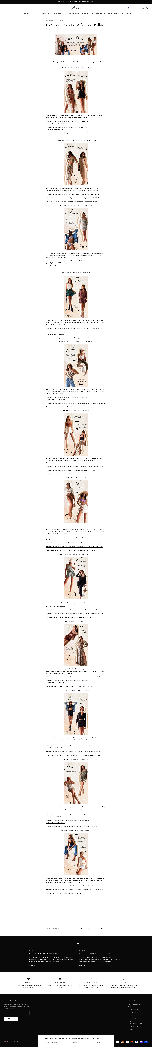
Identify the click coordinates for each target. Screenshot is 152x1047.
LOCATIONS (132, 1015)
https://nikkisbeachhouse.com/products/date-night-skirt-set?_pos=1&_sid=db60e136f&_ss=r (73, 751)
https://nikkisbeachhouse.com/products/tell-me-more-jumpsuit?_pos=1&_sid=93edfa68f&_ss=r (75, 613)
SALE (122, 13)
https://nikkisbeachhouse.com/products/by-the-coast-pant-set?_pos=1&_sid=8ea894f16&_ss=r (74, 198)
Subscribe (11, 1018)
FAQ (129, 1007)
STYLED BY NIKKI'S (87, 13)
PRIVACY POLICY (133, 1026)
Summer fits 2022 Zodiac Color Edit (94, 954)
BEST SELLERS (100, 13)
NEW (19, 13)
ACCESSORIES (45, 13)
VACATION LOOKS (73, 13)
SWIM (35, 13)
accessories (32, 950)
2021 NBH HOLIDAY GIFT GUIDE (43, 954)
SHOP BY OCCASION (58, 13)
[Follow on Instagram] (10, 1035)
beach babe (82, 950)
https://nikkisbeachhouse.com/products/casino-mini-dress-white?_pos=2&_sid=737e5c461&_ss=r (75, 889)
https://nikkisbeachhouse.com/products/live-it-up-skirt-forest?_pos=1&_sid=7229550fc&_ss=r (74, 328)
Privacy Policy (95, 1038)
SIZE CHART (132, 1013)
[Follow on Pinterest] (14, 1035)
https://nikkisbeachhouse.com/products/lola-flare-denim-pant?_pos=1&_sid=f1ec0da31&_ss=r (74, 886)
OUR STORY (132, 1018)
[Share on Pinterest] (95, 929)
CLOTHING (27, 13)
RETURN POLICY (133, 1010)
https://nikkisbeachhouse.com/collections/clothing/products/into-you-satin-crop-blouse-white (74, 543)
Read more (32, 965)
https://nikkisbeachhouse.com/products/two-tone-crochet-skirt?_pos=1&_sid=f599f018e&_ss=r (74, 547)
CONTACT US (132, 1029)
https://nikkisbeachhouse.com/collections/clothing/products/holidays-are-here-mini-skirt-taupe (75, 466)
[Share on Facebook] (81, 929)
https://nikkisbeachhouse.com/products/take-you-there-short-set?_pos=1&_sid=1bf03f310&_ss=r (75, 610)
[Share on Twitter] (88, 929)
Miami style (59, 20)
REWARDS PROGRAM (135, 1004)
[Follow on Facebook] (5, 1035)
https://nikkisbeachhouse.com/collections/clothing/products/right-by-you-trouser (70, 470)
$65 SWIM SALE (112, 13)
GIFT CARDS (130, 13)
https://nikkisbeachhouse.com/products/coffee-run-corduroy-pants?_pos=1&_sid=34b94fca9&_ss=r (76, 403)
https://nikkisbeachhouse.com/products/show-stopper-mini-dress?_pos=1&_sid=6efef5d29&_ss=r (75, 677)
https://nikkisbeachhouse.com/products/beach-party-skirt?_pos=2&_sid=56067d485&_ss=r (73, 194)
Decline (98, 1042)
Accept (75, 1042)
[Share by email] (102, 929)
